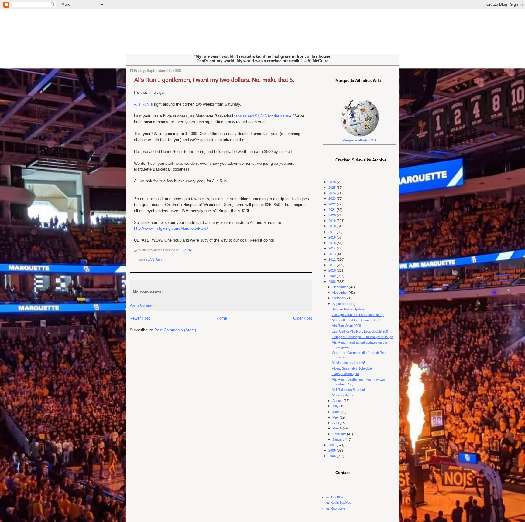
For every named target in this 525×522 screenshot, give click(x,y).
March (337, 428)
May (336, 417)
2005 (332, 456)
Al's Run (141, 104)
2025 (332, 187)
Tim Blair (337, 497)
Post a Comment (142, 305)
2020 (332, 215)
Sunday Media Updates (349, 309)
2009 (332, 276)
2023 (332, 198)
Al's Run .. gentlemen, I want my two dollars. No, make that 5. (214, 79)
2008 (332, 281)
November (340, 292)
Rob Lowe (338, 508)
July (335, 406)
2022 (332, 204)
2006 (332, 450)
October (338, 298)
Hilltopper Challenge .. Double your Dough (362, 337)
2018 (332, 226)
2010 (332, 270)
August (338, 400)
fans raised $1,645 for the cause (262, 116)
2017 (332, 232)
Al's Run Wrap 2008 (346, 325)
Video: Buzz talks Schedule (352, 368)
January (338, 439)
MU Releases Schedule (349, 390)
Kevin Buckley (341, 502)
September (340, 304)
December (340, 287)
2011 (332, 265)
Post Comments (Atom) (175, 330)
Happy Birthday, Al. (345, 374)
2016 (332, 237)
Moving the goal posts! (348, 362)
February (339, 434)
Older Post (302, 318)
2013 (332, 254)
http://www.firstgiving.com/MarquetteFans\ (171, 228)
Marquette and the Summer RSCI (356, 320)
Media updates (342, 395)
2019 (332, 220)
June (336, 412)
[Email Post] (193, 250)
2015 (332, 243)
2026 (332, 182)
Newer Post (140, 318)
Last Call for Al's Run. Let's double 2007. (361, 331)
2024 (332, 193)
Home (222, 318)
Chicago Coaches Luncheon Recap (358, 315)
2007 (332, 445)
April (336, 423)
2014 (332, 248)
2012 (332, 259)
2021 (332, 210)
